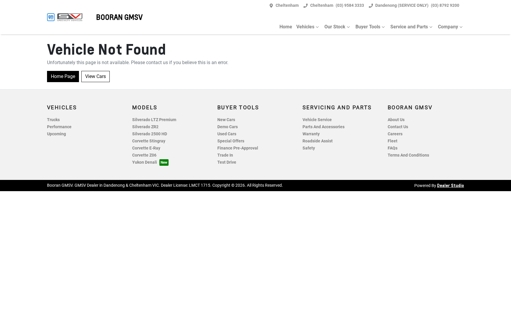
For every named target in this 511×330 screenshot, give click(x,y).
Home (285, 27)
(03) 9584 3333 (350, 5)
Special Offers (230, 141)
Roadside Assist (318, 141)
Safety (309, 148)
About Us (396, 119)
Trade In (225, 155)
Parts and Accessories (324, 126)
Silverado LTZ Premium (154, 119)
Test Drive (226, 162)
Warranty (311, 133)
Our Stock (334, 27)
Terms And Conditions (408, 155)
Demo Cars (227, 126)
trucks (53, 119)
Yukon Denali (144, 162)
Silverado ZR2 (145, 126)
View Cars (95, 76)
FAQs (392, 148)
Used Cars (226, 133)
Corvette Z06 (144, 155)
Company (448, 27)
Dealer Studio (450, 185)
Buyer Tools (367, 27)
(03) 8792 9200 (445, 5)
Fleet (392, 141)
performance (59, 126)
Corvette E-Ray (146, 148)
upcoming (56, 133)
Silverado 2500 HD (149, 133)
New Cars (226, 119)
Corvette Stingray (148, 141)
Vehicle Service (317, 119)
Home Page (63, 76)
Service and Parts (409, 27)
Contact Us (398, 126)
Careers (395, 133)
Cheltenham (287, 5)
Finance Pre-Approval (237, 148)
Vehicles (305, 27)
